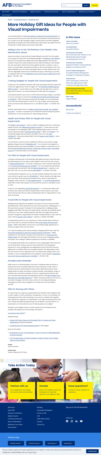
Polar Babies (34, 180)
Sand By (32, 188)
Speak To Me (18, 125)
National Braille (17, 164)
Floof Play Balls (52, 180)
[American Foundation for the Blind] (17, 5)
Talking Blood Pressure (31, 127)
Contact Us (40, 424)
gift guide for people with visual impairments (43, 36)
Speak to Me (47, 136)
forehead (33, 132)
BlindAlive (31, 144)
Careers (39, 422)
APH (37, 170)
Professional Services (51, 12)
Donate (94, 5)
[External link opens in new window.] (67, 421)
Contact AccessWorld (73, 113)
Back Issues (70, 109)
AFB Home (11, 407)
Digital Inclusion (35, 12)
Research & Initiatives (19, 12)
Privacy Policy (32, 452)
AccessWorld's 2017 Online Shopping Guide (24, 326)
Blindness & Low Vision (86, 12)
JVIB (38, 416)
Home (10, 20)
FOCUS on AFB (41, 413)
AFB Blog (40, 407)
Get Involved (6, 15)
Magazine (44, 410)
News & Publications (68, 12)
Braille (67, 443)
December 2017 (34, 20)
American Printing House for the (24, 166)
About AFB (5, 12)
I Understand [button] (92, 451)
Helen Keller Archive (43, 419)
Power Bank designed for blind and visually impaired (29, 233)
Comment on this (16, 313)
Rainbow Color (51, 58)
